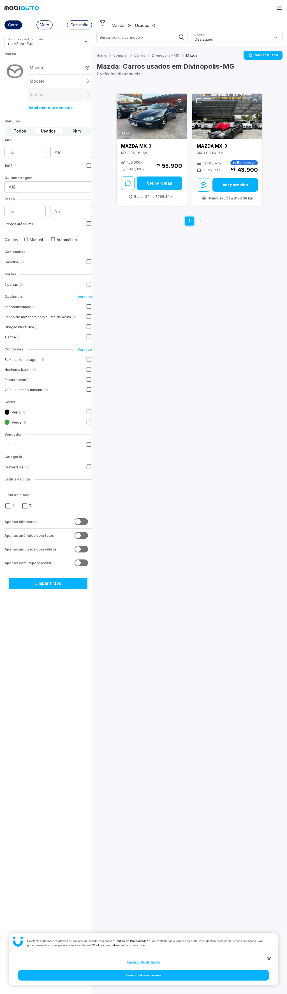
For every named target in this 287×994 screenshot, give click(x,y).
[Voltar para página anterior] (178, 221)
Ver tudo (85, 297)
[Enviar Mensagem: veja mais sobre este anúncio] (128, 183)
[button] (13, 24)
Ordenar (200, 34)
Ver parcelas (159, 183)
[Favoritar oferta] (179, 100)
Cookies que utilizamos (143, 961)
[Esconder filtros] (102, 23)
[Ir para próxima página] (200, 221)
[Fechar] (269, 959)
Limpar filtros (48, 583)
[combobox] (41, 43)
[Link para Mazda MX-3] (152, 116)
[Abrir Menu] (279, 7)
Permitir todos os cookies (144, 975)
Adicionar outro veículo (51, 108)
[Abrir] (86, 42)
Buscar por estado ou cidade (26, 39)
